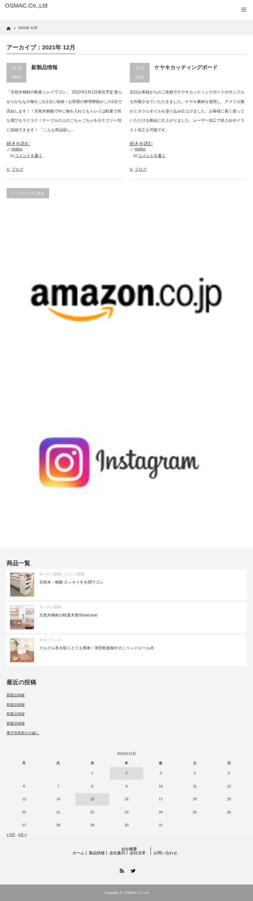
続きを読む (18, 143)
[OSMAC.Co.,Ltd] (55, 6)
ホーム (78, 853)
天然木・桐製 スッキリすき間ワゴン (71, 582)
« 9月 (11, 835)
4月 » (22, 835)
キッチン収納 (50, 574)
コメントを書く (28, 155)
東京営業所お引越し (23, 733)
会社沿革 (138, 853)
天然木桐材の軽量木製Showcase (68, 615)
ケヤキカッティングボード (186, 67)
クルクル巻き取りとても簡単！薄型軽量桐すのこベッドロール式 (96, 648)
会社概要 (129, 849)
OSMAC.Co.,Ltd (136, 892)
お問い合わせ (165, 853)
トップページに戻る (28, 193)
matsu (17, 149)
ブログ (17, 169)
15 (92, 799)
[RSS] (121, 870)
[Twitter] (132, 870)
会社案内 (117, 853)
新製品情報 (44, 67)
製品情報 (97, 853)
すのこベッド (50, 640)
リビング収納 (74, 574)
